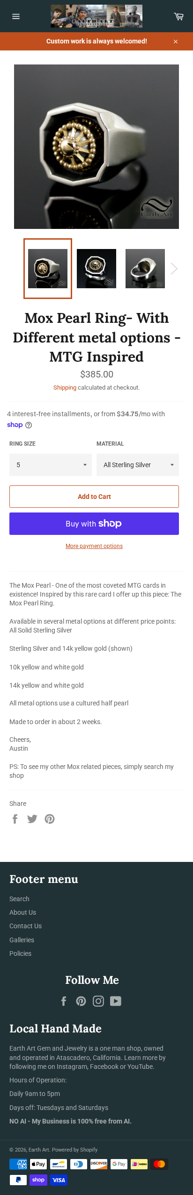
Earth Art (39, 1150)
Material (110, 444)
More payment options (94, 546)
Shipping (64, 387)
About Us (22, 912)
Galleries (21, 940)
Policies (20, 953)
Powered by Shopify (74, 1150)
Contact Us (25, 926)
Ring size (22, 444)
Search (19, 899)
